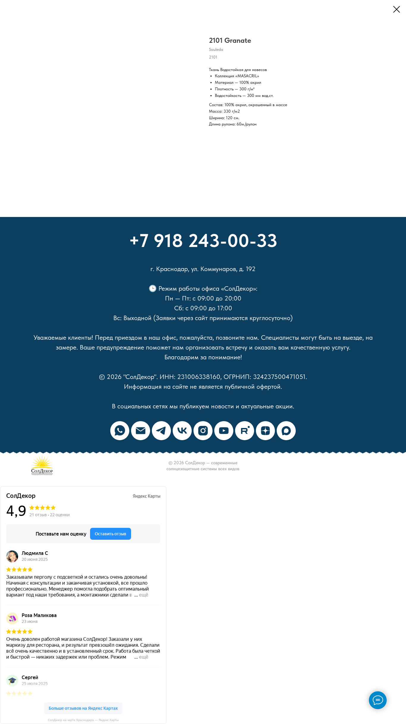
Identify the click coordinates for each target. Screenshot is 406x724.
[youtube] (223, 430)
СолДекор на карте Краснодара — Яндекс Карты (83, 720)
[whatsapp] (119, 430)
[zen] (265, 430)
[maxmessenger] (286, 430)
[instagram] (203, 430)
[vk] (182, 430)
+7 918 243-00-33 (203, 240)
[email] (140, 430)
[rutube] (244, 430)
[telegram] (161, 430)
